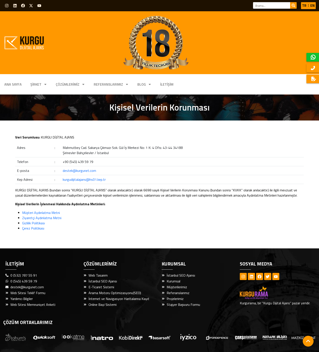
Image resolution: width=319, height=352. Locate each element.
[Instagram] (6, 5)
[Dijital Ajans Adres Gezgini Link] (15, 337)
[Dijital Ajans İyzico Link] (188, 337)
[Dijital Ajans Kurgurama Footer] (261, 293)
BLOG (141, 84)
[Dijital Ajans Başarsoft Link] (159, 337)
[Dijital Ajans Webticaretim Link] (130, 337)
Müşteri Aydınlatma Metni (41, 212)
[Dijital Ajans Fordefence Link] (217, 337)
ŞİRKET (35, 84)
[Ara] (293, 5)
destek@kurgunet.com (79, 170)
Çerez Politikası (33, 228)
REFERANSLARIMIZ (108, 84)
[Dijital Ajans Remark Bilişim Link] (275, 337)
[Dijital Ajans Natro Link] (102, 337)
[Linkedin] (14, 5)
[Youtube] (39, 5)
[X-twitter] (31, 5)
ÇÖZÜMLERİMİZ (67, 84)
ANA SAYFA (13, 84)
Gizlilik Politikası (33, 223)
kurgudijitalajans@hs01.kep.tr (84, 179)
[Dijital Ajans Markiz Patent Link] (303, 337)
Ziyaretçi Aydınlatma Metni (41, 217)
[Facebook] (23, 5)
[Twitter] (267, 276)
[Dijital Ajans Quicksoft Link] (44, 337)
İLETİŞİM (166, 84)
